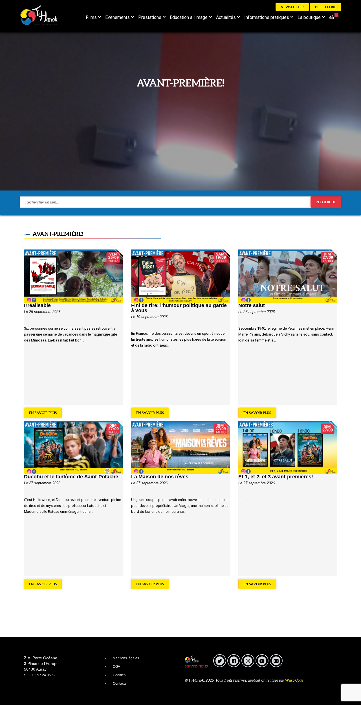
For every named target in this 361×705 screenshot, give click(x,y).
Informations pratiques (266, 17)
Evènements (117, 17)
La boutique (309, 17)
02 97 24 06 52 (44, 675)
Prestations (149, 17)
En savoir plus (43, 413)
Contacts (119, 684)
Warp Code (294, 680)
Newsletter (292, 7)
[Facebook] (234, 660)
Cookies (119, 675)
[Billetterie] (276, 660)
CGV (116, 667)
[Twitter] (219, 660)
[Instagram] (248, 660)
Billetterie (325, 7)
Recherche (326, 202)
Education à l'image (189, 17)
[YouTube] (262, 660)
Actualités (226, 17)
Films (91, 17)
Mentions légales (126, 658)
